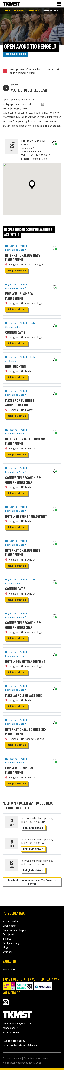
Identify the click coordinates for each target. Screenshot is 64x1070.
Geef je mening (11, 943)
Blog (5, 947)
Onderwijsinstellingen (14, 930)
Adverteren (9, 969)
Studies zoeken (11, 921)
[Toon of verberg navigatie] (58, 4)
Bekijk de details (16, 270)
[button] (32, 184)
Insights (7, 938)
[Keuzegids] (43, 986)
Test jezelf (8, 934)
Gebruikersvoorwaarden (37, 1058)
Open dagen (9, 925)
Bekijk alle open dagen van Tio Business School (32, 881)
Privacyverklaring (12, 1058)
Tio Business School (15, 54)
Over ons (8, 951)
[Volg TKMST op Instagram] (6, 1004)
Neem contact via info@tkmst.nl (20, 1045)
